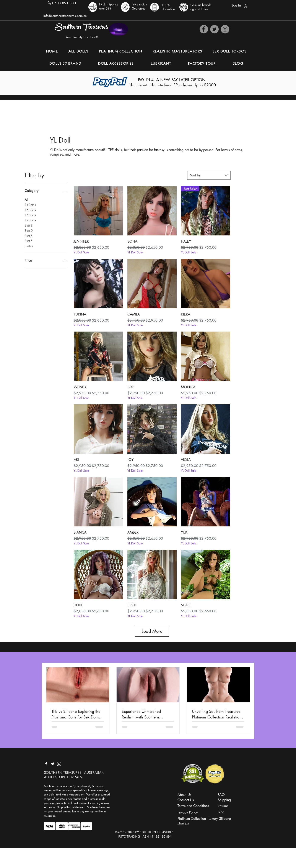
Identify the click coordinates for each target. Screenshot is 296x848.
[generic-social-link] (59, 764)
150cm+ (30, 210)
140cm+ (30, 205)
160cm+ (30, 215)
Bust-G (29, 246)
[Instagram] (225, 29)
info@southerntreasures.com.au (65, 16)
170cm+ (30, 220)
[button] (245, 6)
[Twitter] (214, 29)
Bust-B (28, 225)
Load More (152, 631)
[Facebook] (204, 29)
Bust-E (28, 236)
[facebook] (46, 764)
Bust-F (28, 241)
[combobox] (209, 175)
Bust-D (29, 230)
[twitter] (52, 764)
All (26, 199)
